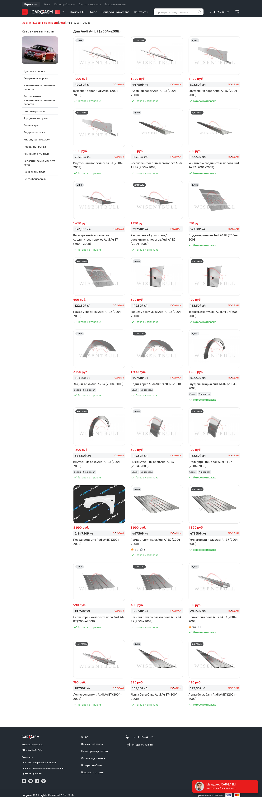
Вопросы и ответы (115, 4)
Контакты (141, 12)
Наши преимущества (94, 751)
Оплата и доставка (90, 4)
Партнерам (31, 4)
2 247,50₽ (84, 533)
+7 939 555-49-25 (218, 11)
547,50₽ (82, 377)
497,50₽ (83, 84)
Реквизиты (27, 757)
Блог (93, 12)
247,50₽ (198, 611)
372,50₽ (198, 84)
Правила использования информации (42, 767)
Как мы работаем (64, 4)
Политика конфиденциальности (39, 762)
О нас (47, 4)
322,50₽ (83, 455)
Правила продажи (32, 773)
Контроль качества (115, 12)
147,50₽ (139, 157)
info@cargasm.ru (142, 744)
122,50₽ (198, 157)
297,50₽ (83, 157)
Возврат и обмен (91, 765)
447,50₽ (140, 84)
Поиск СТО (77, 12)
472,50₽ (198, 533)
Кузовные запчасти (38, 31)
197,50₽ (82, 688)
